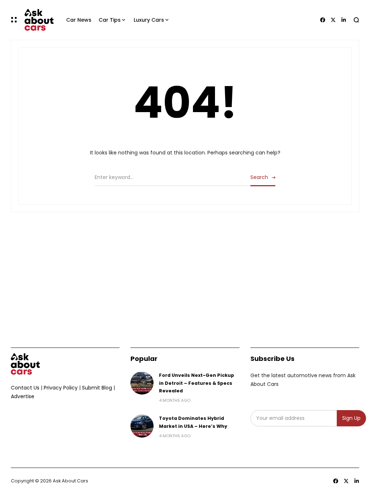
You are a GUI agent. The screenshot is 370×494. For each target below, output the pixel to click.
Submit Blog (97, 387)
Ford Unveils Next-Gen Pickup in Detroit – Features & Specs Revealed (196, 383)
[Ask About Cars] (39, 20)
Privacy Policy (61, 387)
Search (259, 177)
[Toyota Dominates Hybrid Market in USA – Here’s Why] (142, 426)
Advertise (22, 396)
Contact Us (25, 387)
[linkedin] (356, 481)
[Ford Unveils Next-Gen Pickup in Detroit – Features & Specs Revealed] (142, 383)
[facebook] (335, 481)
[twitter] (346, 481)
